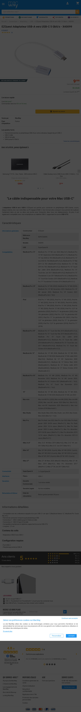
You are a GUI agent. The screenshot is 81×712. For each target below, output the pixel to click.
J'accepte (71, 636)
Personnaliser (56, 636)
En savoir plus (7, 631)
